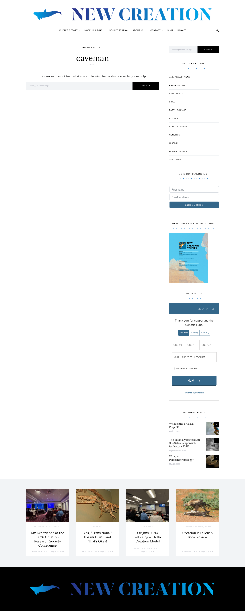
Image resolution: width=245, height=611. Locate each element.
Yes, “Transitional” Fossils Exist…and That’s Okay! (98, 537)
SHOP (170, 30)
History (173, 143)
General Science (179, 126)
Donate (182, 30)
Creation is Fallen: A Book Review (197, 535)
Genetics (174, 135)
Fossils (173, 118)
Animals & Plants (179, 77)
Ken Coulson (89, 551)
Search (146, 85)
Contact (155, 30)
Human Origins (178, 151)
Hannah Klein (39, 551)
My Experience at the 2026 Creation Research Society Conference (47, 539)
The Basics (175, 160)
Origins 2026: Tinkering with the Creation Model (147, 537)
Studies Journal (119, 30)
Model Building (93, 30)
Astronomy (176, 93)
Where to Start (68, 30)
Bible (172, 102)
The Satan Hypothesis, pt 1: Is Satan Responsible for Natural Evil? (184, 443)
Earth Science (177, 110)
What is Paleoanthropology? (181, 458)
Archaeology (177, 85)
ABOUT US (138, 30)
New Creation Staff (146, 549)
